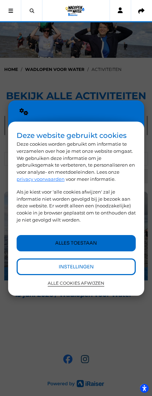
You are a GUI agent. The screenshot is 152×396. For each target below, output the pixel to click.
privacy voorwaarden (41, 179)
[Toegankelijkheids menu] (144, 388)
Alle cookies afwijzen (76, 283)
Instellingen (76, 267)
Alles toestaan (76, 243)
